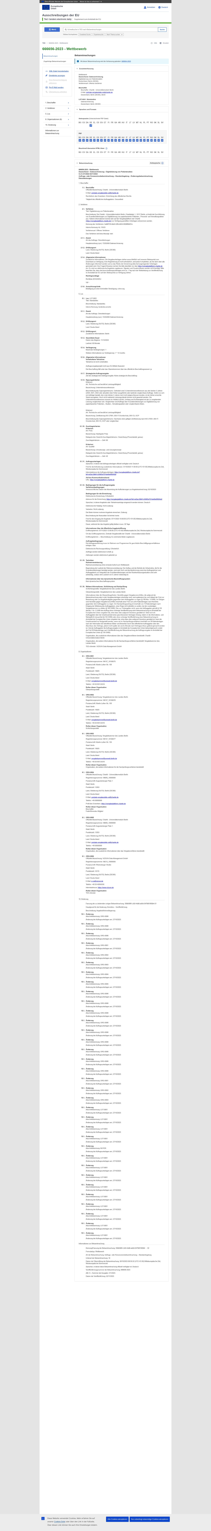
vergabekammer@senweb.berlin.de (104, 681)
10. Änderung (50, 125)
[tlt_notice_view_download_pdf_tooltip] (80, 140)
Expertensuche (98, 34)
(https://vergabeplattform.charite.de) (98, 221)
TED (43, 43)
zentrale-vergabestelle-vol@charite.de (99, 92)
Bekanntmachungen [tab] (51, 56)
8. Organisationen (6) (53, 119)
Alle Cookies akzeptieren (117, 1519)
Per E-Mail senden (56, 87)
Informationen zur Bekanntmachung (52, 132)
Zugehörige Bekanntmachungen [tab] (55, 61)
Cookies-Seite (59, 1522)
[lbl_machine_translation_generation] (106, 148)
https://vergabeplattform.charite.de (150, 266)
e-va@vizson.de (97, 881)
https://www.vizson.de (106, 887)
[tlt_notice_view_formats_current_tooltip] (162, 163)
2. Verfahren (50, 108)
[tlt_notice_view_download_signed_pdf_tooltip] (91, 125)
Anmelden (151, 7)
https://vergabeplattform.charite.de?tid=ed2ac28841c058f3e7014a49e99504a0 (113, 473)
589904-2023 (126, 61)
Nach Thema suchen (113, 34)
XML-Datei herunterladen (59, 71)
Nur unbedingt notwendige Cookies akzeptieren (149, 1519)
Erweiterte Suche (85, 34)
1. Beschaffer (50, 103)
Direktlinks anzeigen (57, 76)
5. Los (47, 114)
